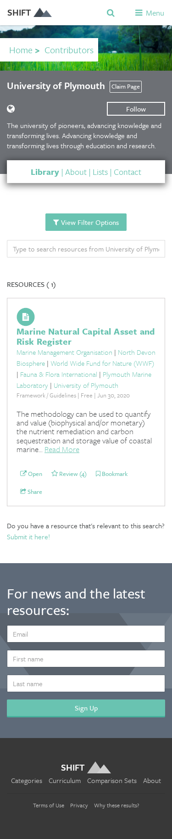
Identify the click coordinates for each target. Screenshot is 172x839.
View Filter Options (89, 222)
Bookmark (114, 474)
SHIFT (19, 12)
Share (34, 492)
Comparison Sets (112, 780)
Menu (154, 12)
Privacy (79, 805)
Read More (61, 449)
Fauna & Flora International (58, 374)
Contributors (69, 49)
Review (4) (72, 474)
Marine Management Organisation (64, 352)
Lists (100, 172)
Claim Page (125, 86)
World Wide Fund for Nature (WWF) (102, 363)
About (76, 172)
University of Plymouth (86, 385)
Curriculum (65, 780)
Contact (127, 172)
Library (45, 172)
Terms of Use (48, 805)
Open (34, 474)
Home (21, 49)
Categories (26, 780)
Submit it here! (28, 536)
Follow (136, 109)
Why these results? (116, 805)
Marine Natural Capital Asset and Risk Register (86, 336)
